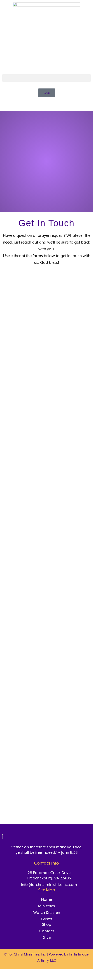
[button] (46, 78)
